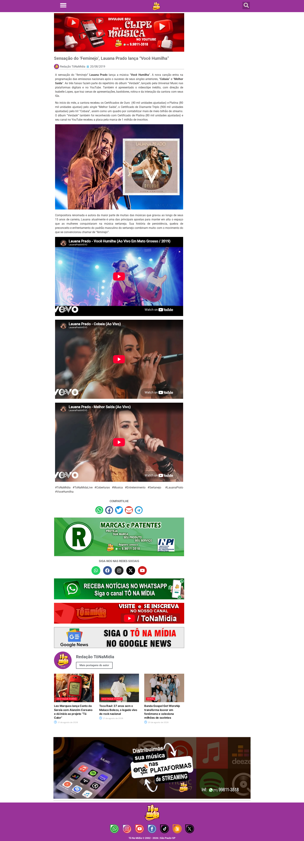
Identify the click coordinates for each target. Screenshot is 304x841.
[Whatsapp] (95, 570)
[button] (63, 5)
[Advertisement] (219, 41)
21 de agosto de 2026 (67, 722)
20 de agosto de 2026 (158, 722)
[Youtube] (142, 570)
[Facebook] (107, 570)
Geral (150, 699)
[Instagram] (119, 570)
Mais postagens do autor (94, 665)
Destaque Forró (66, 699)
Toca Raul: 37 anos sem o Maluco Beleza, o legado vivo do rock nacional (118, 710)
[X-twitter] (130, 570)
